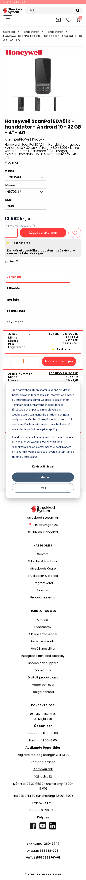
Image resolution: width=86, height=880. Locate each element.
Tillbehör (13, 288)
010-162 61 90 (15, 2)
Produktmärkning (42, 597)
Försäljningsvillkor (43, 648)
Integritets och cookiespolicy (42, 656)
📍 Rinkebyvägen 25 (43, 525)
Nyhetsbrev (42, 627)
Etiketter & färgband (43, 561)
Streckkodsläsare (43, 568)
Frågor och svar (43, 684)
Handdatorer (30, 32)
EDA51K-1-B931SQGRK (63, 334)
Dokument (14, 322)
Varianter (13, 277)
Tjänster (43, 590)
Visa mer (11, 162)
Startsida (9, 32)
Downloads (43, 670)
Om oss (43, 619)
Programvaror (43, 583)
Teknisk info (15, 311)
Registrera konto (43, 641)
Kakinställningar (43, 466)
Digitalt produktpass (43, 677)
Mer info (12, 300)
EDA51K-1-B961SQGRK (63, 373)
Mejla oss (45, 719)
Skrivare (43, 554)
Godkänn (43, 477)
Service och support (43, 663)
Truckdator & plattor (43, 576)
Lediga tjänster (43, 692)
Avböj (43, 487)
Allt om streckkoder (43, 634)
